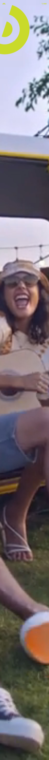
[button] (44, 4)
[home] (4, 4)
